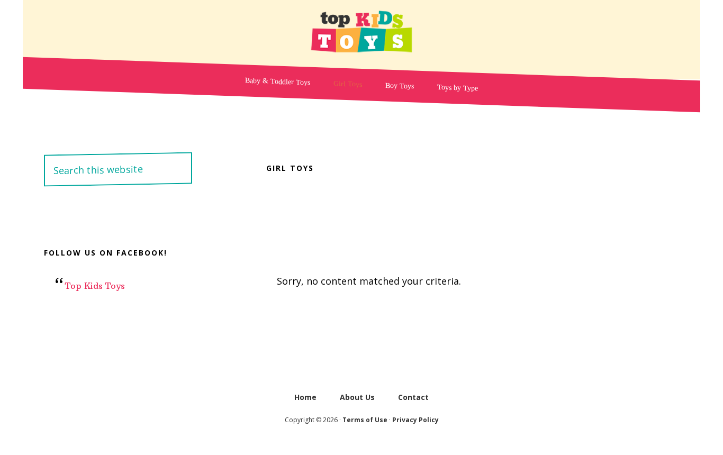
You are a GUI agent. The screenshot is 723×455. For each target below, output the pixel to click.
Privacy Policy (415, 419)
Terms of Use (364, 419)
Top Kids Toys (361, 32)
